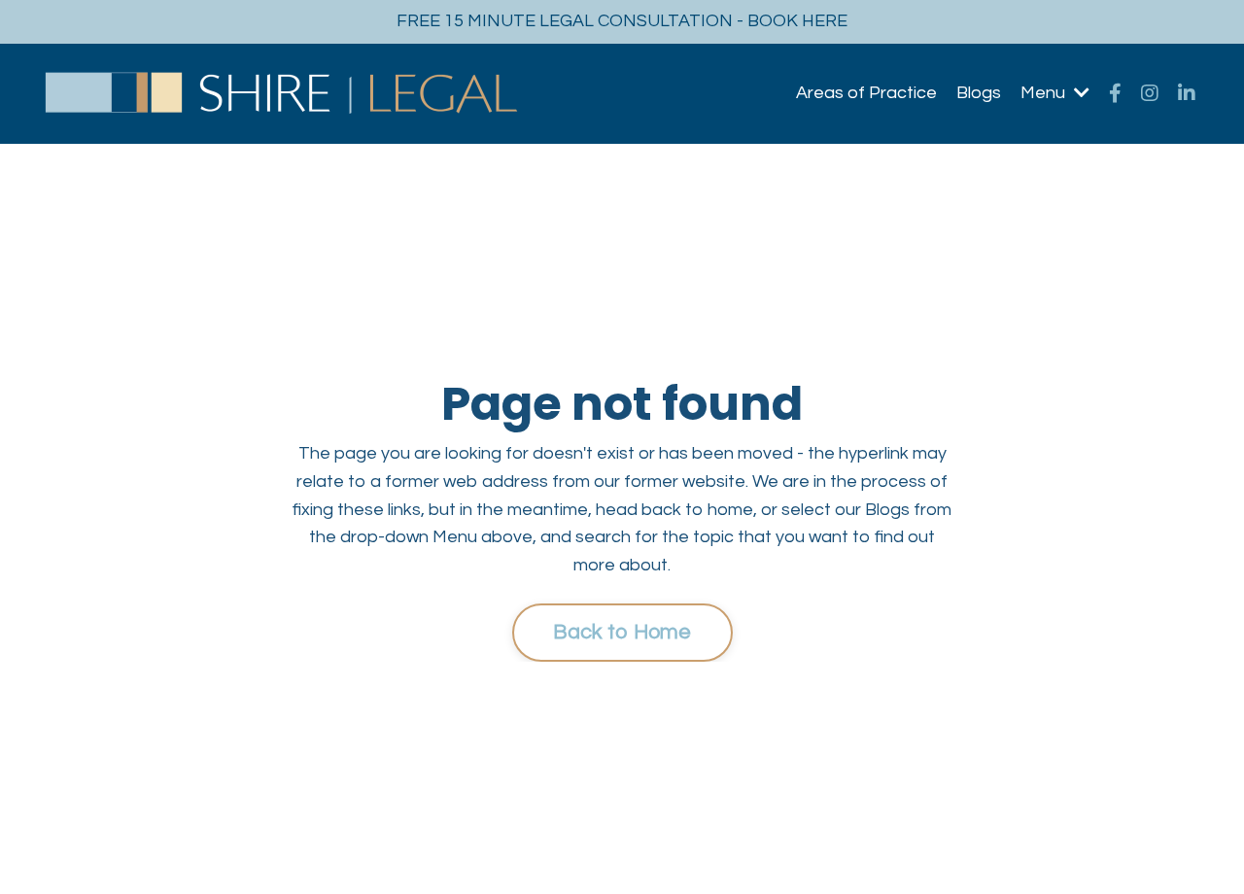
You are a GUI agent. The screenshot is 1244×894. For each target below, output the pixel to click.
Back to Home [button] (622, 632)
